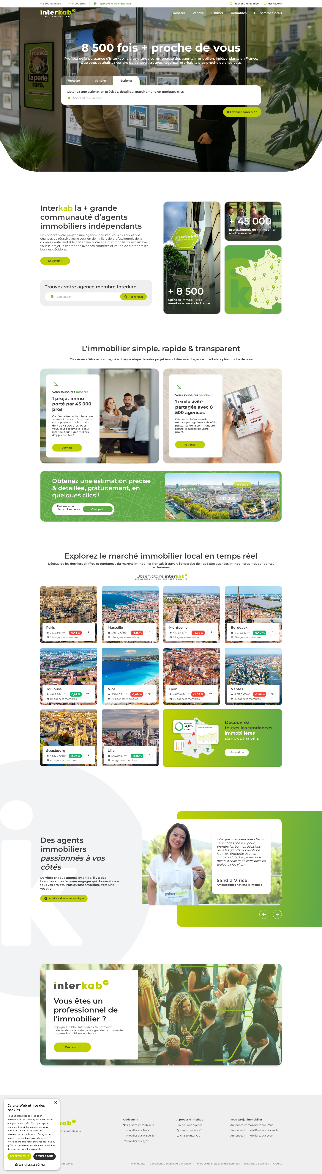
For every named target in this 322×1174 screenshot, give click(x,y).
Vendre (198, 13)
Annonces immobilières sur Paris (251, 1125)
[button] (31, 1164)
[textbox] (88, 98)
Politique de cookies (256, 1163)
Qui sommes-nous (268, 13)
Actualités (239, 13)
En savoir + (55, 260)
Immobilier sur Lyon (136, 1141)
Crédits (277, 1163)
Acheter (179, 13)
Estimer (217, 13)
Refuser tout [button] (44, 1156)
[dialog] (32, 1134)
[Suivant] (277, 914)
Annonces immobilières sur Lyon (251, 1135)
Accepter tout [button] (19, 1156)
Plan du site (138, 1163)
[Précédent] (263, 914)
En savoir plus (34, 1149)
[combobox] (161, 98)
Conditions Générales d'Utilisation (170, 1163)
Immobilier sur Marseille (138, 1135)
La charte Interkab (188, 1135)
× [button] (55, 1102)
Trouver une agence (189, 1125)
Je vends (190, 444)
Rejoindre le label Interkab (114, 3)
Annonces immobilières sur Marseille (254, 1130)
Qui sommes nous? (189, 1130)
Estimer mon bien (244, 112)
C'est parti (97, 509)
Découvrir (234, 752)
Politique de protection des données (217, 1163)
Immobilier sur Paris (136, 1130)
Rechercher (136, 296)
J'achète (67, 447)
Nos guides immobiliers (138, 1125)
